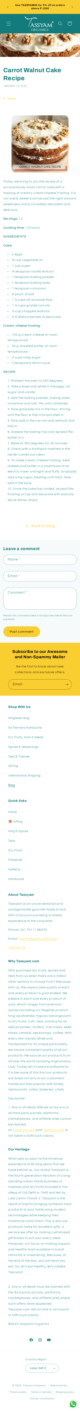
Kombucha (16, 879)
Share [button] (11, 98)
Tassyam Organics (34, 1385)
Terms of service (41, 1392)
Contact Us (17, 947)
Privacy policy (18, 1392)
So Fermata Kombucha (25, 727)
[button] (8, 23)
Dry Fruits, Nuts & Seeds (25, 737)
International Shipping (24, 775)
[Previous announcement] (7, 6)
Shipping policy (65, 1392)
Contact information (42, 1398)
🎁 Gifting (15, 821)
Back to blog (43, 526)
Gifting (13, 765)
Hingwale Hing (18, 718)
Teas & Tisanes (19, 756)
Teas (11, 840)
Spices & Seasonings (23, 746)
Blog (11, 785)
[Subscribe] (67, 684)
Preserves (15, 859)
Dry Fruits (15, 850)
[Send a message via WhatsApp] (73, 1404)
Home (12, 812)
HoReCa (14, 869)
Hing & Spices (18, 831)
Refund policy (59, 1385)
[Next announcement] (72, 6)
